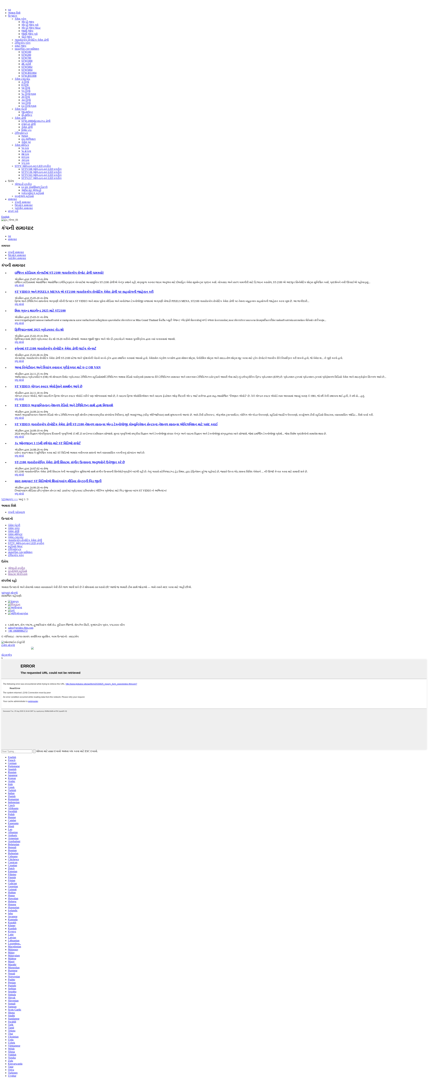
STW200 (26, 54)
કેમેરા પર (26, 142)
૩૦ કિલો (26, 100)
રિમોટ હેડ (26, 130)
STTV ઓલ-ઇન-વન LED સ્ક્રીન (33, 166)
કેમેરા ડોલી (20, 118)
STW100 (26, 51)
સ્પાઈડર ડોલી (28, 124)
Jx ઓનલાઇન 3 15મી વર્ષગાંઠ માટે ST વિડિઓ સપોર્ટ (48, 443)
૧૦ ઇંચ (25, 148)
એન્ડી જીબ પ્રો (29, 24)
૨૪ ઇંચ (25, 154)
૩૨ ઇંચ (25, 160)
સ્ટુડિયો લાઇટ (15, 546)
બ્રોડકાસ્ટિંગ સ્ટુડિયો (32, 193)
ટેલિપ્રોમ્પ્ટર (21, 133)
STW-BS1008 (28, 75)
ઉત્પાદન (12, 15)
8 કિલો (25, 84)
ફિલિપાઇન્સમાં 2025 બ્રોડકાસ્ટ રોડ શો (39, 329)
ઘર (9, 9)
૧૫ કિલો (25, 90)
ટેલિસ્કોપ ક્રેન (22, 42)
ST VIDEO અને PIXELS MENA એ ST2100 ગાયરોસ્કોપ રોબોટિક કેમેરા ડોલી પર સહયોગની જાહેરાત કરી (84, 291)
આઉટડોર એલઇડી (31, 190)
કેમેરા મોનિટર (22, 145)
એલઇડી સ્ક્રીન (23, 184)
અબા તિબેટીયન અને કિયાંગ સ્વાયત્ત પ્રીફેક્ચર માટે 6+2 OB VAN (58, 367)
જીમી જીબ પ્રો (29, 33)
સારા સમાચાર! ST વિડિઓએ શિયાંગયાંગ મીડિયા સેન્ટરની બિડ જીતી (58, 481)
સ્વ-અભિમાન (28, 139)
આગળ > (10, 499)
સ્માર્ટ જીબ (20, 45)
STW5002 (26, 66)
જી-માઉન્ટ (27, 112)
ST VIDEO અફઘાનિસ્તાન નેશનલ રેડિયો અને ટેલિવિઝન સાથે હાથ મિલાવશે (64, 405)
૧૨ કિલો (25, 87)
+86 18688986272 (18, 630)
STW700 (26, 57)
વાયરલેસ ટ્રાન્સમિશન (27, 48)
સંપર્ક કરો (13, 211)
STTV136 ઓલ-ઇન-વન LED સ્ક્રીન (41, 172)
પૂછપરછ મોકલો (9, 592)
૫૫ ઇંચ (25, 163)
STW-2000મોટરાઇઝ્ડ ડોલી (35, 121)
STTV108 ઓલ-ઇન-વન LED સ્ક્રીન (41, 169)
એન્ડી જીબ (27, 21)
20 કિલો (25, 96)
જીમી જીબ (27, 30)
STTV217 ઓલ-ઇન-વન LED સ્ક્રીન (41, 178)
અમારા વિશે (14, 12)
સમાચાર (12, 199)
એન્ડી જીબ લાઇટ (31, 27)
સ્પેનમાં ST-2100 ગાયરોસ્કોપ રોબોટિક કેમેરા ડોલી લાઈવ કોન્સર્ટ (55, 348)
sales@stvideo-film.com (20, 627)
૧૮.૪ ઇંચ (26, 151)
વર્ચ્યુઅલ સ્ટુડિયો (24, 196)
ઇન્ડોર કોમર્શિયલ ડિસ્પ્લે (34, 187)
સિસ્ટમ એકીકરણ (17, 574)
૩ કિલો (25, 81)
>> (16, 499)
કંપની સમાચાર (23, 202)
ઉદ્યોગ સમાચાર (24, 205)
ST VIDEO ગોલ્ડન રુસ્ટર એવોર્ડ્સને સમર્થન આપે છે (48, 386)
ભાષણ (24, 136)
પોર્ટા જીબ (26, 36)
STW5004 (26, 69)
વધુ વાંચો (19, 285)
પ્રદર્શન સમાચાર (24, 208)
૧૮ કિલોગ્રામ (28, 93)
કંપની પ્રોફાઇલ (16, 512)
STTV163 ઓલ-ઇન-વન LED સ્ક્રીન (41, 175)
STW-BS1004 (28, 72)
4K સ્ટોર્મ (26, 63)
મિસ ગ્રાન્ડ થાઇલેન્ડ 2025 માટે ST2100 (40, 310)
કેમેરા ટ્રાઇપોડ (22, 78)
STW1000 (26, 60)
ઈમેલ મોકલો (8, 645)
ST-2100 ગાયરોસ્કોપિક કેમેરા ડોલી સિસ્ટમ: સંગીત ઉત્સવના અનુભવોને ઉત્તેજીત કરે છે (70, 462)
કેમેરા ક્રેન (20, 18)
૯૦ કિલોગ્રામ (28, 106)
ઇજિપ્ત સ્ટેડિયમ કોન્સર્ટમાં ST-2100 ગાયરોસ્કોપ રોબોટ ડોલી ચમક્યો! (59, 272)
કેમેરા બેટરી (21, 109)
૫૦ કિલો (26, 103)
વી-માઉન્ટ (26, 115)
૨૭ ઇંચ (25, 157)
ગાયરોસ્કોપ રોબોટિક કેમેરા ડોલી (32, 39)
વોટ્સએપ (6, 654)
